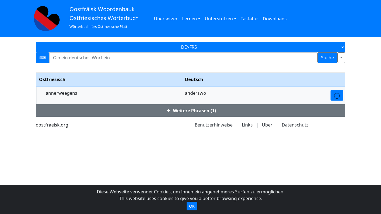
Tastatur (249, 19)
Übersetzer (166, 19)
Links (247, 125)
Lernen (189, 19)
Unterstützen (219, 19)
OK (192, 206)
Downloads (275, 19)
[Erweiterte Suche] (341, 57)
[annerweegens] (337, 95)
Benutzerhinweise (214, 125)
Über (267, 125)
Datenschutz (295, 125)
